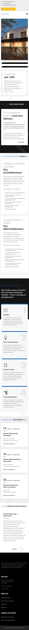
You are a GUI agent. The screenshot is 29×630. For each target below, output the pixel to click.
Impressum (4, 607)
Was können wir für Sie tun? (7, 617)
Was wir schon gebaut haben (8, 620)
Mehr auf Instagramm (9, 443)
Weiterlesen (21, 142)
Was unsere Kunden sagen (7, 601)
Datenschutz (4, 604)
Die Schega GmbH (5, 597)
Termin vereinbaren (8, 9)
